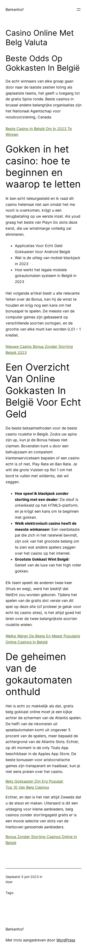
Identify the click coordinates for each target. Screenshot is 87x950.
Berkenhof (15, 9)
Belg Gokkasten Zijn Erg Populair (34, 781)
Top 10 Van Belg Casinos (27, 787)
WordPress (65, 940)
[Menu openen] (78, 9)
